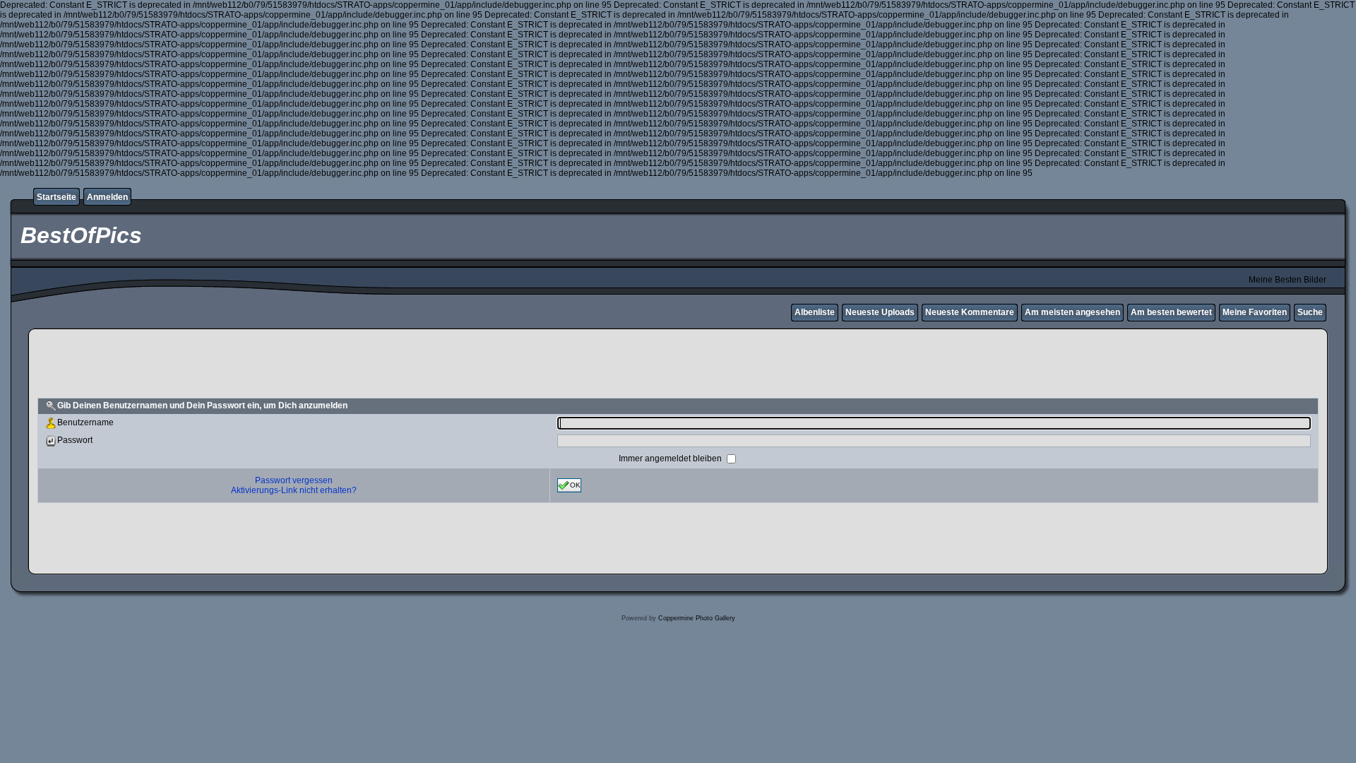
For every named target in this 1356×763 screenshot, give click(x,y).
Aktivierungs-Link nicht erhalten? (294, 490)
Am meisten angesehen (1072, 312)
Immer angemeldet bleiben (671, 458)
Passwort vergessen (294, 480)
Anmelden (107, 197)
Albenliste (815, 312)
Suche (1310, 312)
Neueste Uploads (880, 312)
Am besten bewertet (1171, 312)
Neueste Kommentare (969, 312)
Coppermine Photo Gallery (696, 618)
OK (575, 484)
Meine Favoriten (1255, 312)
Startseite (56, 197)
